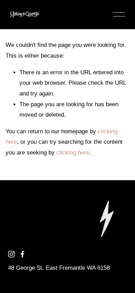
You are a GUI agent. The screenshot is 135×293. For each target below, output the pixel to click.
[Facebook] (22, 254)
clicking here (72, 152)
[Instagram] (11, 254)
